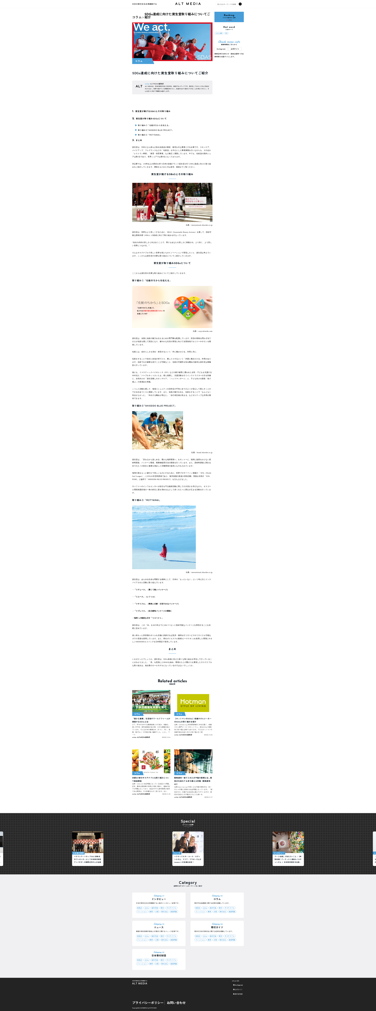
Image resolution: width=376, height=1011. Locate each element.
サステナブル (171, 908)
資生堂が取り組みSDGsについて (149, 118)
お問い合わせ (176, 1002)
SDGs (147, 908)
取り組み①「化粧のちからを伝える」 (154, 125)
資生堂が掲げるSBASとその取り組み (151, 111)
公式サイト (235, 49)
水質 (157, 911)
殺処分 (139, 908)
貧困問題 (173, 911)
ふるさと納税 (219, 33)
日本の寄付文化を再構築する (144, 4)
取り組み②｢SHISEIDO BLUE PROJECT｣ (155, 130)
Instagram (239, 985)
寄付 (226, 33)
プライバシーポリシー (148, 1002)
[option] (88, 848)
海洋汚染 (154, 908)
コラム (139, 61)
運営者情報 (239, 994)
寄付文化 (164, 911)
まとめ (137, 140)
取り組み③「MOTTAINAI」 (150, 134)
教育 (151, 911)
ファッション (142, 911)
